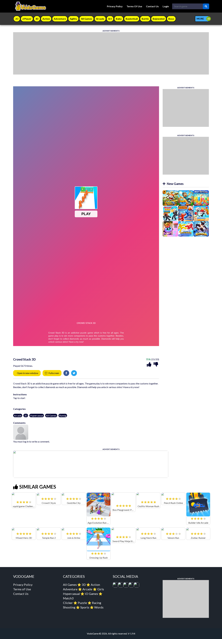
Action (95, 584)
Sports (84, 607)
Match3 (68, 598)
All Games (51, 415)
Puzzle (82, 603)
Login (166, 6)
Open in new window (27, 373)
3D (25, 415)
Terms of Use (22, 589)
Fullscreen (53, 373)
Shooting (69, 607)
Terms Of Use (134, 6)
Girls (100, 589)
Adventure (70, 589)
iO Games (91, 593)
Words (98, 607)
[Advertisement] (103, 53)
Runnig (62, 415)
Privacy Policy (115, 6)
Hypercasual (36, 415)
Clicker (68, 603)
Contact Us (152, 6)
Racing (96, 603)
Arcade (17, 415)
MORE (200, 18)
